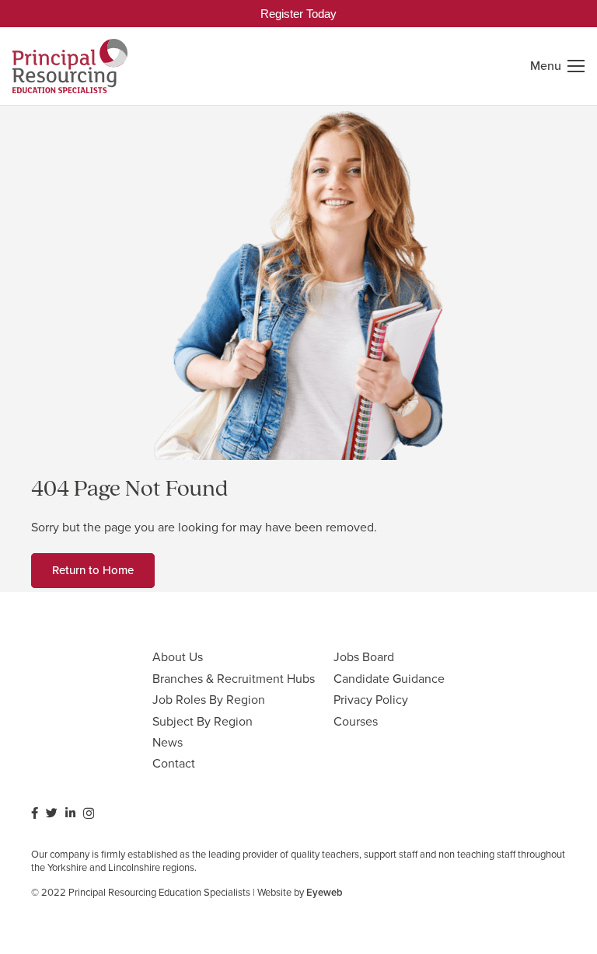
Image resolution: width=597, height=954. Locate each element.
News (167, 742)
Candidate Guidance (389, 679)
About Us (177, 657)
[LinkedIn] (70, 813)
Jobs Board (363, 657)
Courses (355, 721)
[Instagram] (88, 813)
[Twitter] (52, 813)
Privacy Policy (370, 700)
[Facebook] (34, 813)
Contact (173, 763)
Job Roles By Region (208, 700)
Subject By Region (202, 721)
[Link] (69, 66)
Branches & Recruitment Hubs (233, 679)
